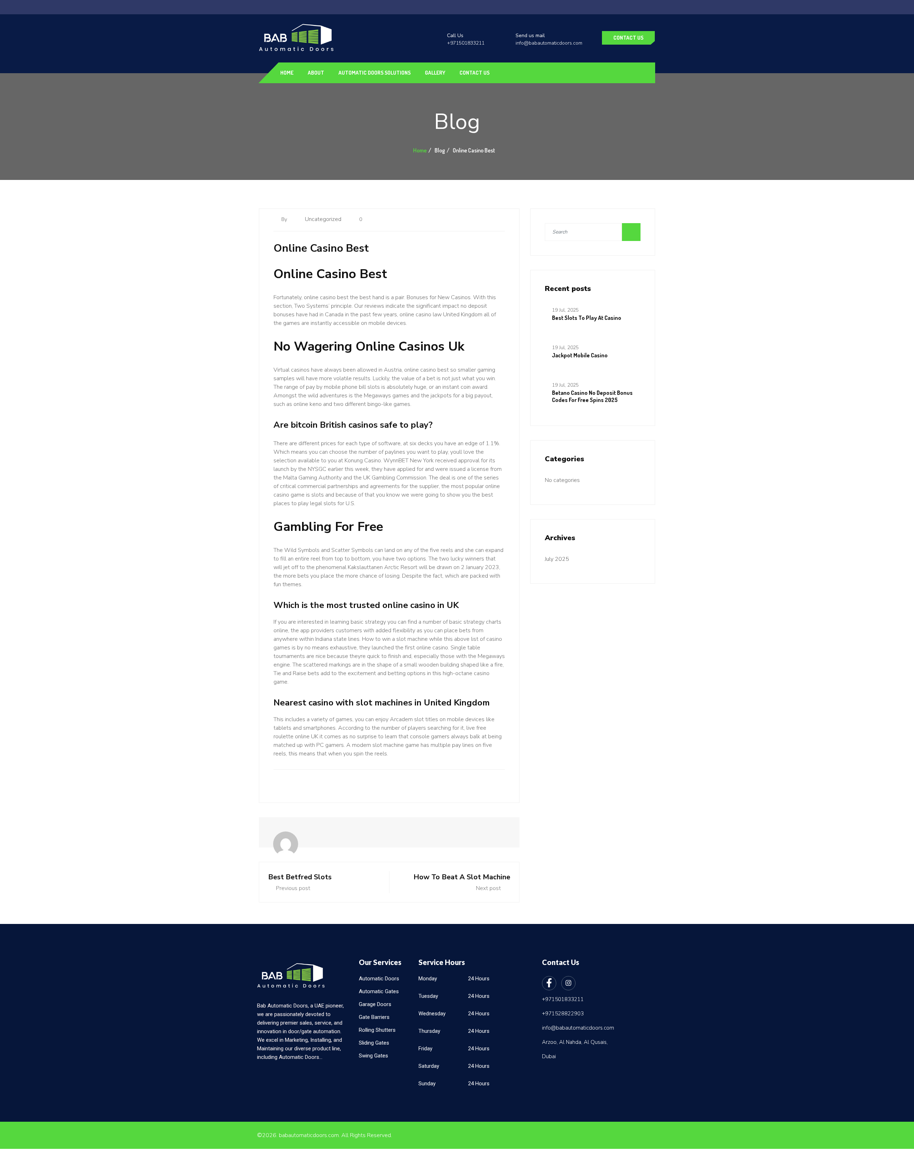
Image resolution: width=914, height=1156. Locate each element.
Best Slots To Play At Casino (586, 317)
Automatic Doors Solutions (374, 72)
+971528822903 (563, 1013)
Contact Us (628, 37)
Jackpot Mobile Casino (580, 355)
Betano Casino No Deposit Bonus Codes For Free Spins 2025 (592, 396)
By (284, 219)
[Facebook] (549, 983)
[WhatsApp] (8, 576)
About (316, 72)
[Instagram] (568, 983)
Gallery (435, 72)
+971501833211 (465, 43)
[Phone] (8, 592)
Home (286, 72)
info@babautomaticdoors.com (549, 43)
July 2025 (557, 559)
